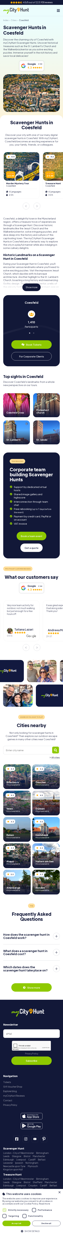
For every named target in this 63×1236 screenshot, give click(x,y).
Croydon (32, 1185)
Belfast (42, 1159)
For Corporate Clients (31, 356)
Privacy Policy (31, 1053)
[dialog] (31, 1212)
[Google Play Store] (31, 1126)
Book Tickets (34, 344)
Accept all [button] (16, 1223)
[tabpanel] (31, 319)
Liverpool (21, 1159)
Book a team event (31, 536)
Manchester (39, 1156)
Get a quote (31, 547)
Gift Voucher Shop (12, 1086)
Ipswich (19, 1162)
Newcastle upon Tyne (14, 1166)
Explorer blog (10, 1091)
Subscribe (31, 1060)
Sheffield (37, 1182)
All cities (55, 757)
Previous (26, 206)
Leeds (6, 1156)
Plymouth (33, 1166)
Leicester (8, 1162)
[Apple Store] (31, 1116)
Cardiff (32, 1159)
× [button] (59, 1192)
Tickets (7, 1082)
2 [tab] (33, 332)
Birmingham (42, 1153)
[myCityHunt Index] (19, 10)
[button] (31, 1231)
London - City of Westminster (18, 1153)
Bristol (27, 1156)
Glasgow (16, 1156)
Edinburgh (8, 1159)
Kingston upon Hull (13, 1169)
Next (37, 206)
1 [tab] (29, 332)
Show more (31, 287)
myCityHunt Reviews (14, 1095)
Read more (44, 1204)
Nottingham (32, 1162)
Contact (7, 1100)
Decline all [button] (46, 1223)
